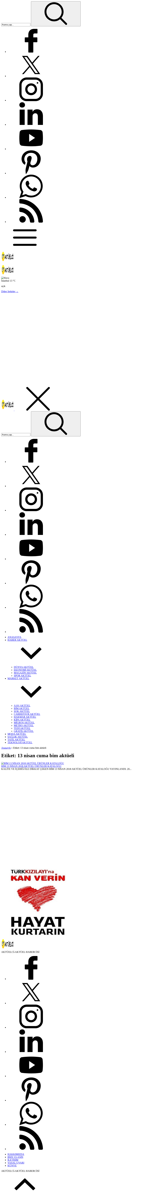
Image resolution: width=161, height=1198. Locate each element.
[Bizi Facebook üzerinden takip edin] (31, 51)
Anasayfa (6, 748)
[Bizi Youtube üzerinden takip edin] (31, 149)
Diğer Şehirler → (9, 291)
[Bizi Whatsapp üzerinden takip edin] (31, 197)
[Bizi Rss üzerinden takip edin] (31, 221)
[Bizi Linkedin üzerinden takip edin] (31, 124)
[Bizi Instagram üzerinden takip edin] (31, 100)
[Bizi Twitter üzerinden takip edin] (31, 76)
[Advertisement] (80, 317)
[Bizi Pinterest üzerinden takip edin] (31, 173)
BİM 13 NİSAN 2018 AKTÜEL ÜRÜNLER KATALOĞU (31, 766)
